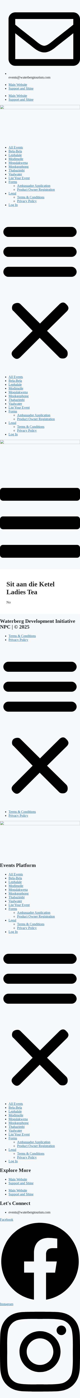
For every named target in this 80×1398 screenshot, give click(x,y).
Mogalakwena (18, 163)
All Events (16, 147)
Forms (13, 182)
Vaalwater (15, 174)
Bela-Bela (15, 151)
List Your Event (19, 178)
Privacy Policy (27, 201)
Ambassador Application (33, 186)
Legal (12, 193)
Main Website (18, 84)
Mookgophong (19, 166)
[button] (40, 291)
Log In (13, 205)
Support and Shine (21, 88)
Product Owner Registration (36, 189)
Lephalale (15, 155)
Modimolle (16, 159)
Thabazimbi (17, 170)
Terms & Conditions (30, 197)
